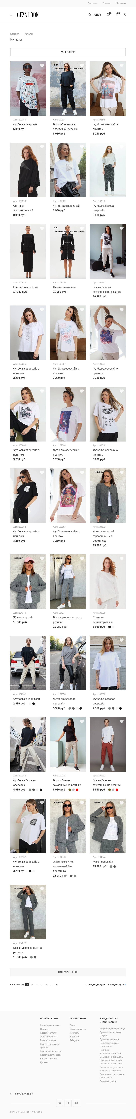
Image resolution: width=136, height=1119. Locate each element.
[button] (11, 15)
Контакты (74, 1033)
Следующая (116, 984)
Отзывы (44, 1029)
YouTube (76, 1103)
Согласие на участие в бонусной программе (111, 1069)
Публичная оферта (109, 1039)
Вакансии (74, 1036)
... (51, 984)
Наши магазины (78, 1029)
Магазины (121, 3)
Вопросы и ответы (49, 1058)
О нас (73, 1025)
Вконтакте (59, 1103)
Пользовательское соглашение (109, 1044)
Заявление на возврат (51, 1051)
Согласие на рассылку (111, 1063)
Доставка (92, 3)
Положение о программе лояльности (112, 1076)
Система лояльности (50, 1055)
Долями (44, 1062)
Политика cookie (108, 1081)
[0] (108, 15)
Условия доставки (49, 1036)
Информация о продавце (112, 1028)
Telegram (74, 1040)
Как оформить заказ (50, 1025)
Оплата (106, 3)
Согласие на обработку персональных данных (111, 1058)
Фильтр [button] (70, 52)
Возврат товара (48, 1040)
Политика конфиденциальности (110, 1051)
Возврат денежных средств (49, 1046)
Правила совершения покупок (110, 1034)
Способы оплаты (48, 1033)
